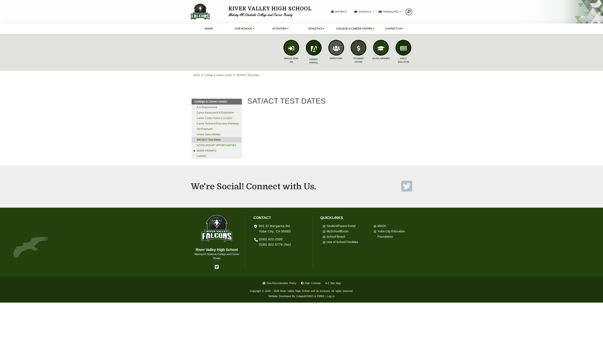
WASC (382, 226)
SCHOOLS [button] (365, 11)
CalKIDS (201, 156)
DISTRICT (341, 11)
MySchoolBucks (338, 231)
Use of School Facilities (342, 242)
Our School (243, 28)
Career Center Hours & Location (214, 118)
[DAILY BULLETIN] (403, 48)
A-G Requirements (207, 107)
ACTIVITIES (279, 28)
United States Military (208, 134)
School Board (336, 236)
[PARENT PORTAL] (314, 48)
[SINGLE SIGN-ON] (291, 48)
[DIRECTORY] (336, 48)
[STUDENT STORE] (358, 48)
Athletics (315, 28)
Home (209, 28)
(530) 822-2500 (271, 239)
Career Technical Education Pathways (218, 123)
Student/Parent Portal (341, 226)
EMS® (320, 296)
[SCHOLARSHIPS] (381, 48)
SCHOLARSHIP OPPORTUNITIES (216, 145)
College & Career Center (354, 28)
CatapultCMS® (304, 296)
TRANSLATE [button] (391, 11)
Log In (331, 296)
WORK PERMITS (206, 150)
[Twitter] (406, 190)
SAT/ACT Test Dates (247, 75)
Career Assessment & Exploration (215, 112)
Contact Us (393, 28)
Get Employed (204, 129)
